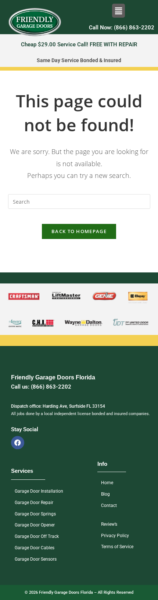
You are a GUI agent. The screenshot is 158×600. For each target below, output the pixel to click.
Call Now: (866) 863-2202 (121, 27)
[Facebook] (17, 442)
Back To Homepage (79, 231)
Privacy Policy (115, 535)
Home (107, 482)
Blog (105, 494)
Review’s (109, 524)
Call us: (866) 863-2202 (41, 386)
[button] (118, 11)
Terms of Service (117, 546)
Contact (109, 505)
